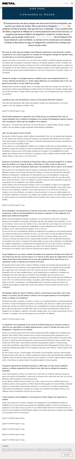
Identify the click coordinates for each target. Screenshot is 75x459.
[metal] (8, 3)
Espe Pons (61, 26)
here (70, 450)
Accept (67, 455)
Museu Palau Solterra (44, 37)
